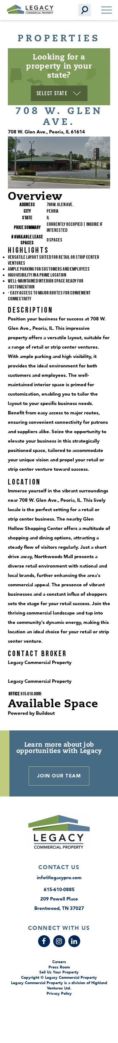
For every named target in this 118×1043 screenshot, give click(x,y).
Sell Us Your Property (59, 972)
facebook (44, 941)
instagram (59, 941)
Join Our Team (59, 776)
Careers (59, 961)
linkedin (74, 941)
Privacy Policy (59, 993)
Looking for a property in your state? (59, 66)
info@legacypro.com (59, 877)
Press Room (59, 967)
